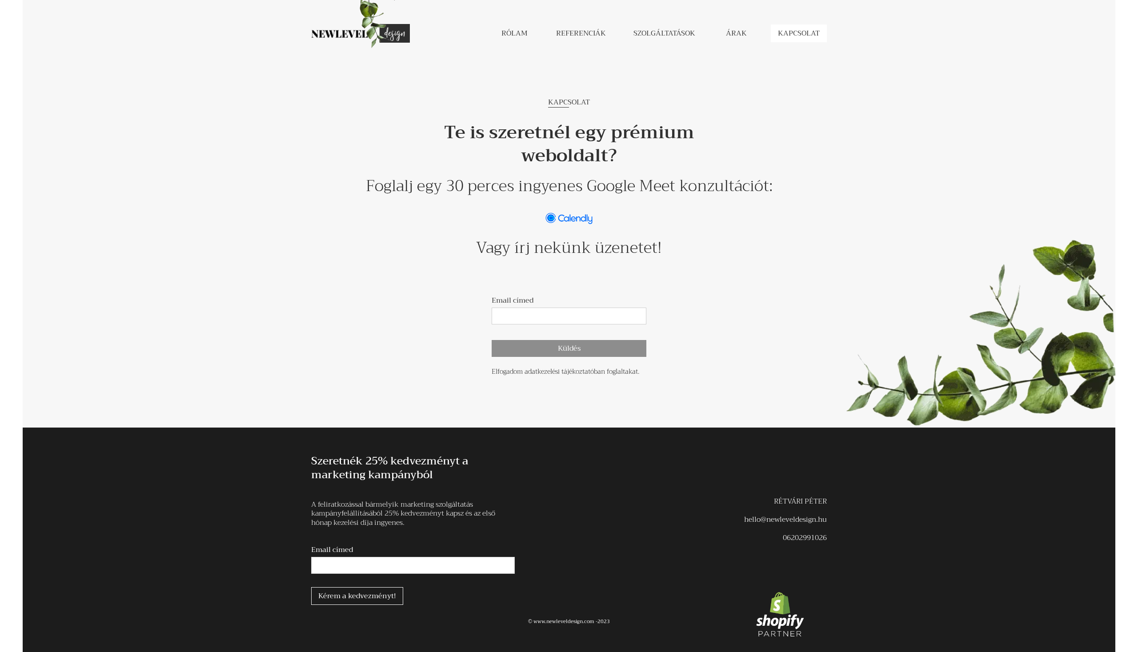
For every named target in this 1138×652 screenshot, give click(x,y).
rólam (514, 33)
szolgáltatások (664, 33)
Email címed (512, 300)
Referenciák (581, 33)
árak (736, 33)
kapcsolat (799, 33)
